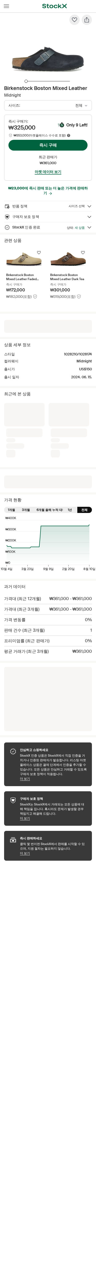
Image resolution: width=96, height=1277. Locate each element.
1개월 (11, 429)
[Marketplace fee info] (69, 135)
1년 (70, 429)
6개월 (41, 429)
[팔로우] (74, 20)
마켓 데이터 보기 (48, 171)
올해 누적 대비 (55, 429)
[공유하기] (87, 20)
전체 (84, 429)
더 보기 (53, 697)
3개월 (26, 429)
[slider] (26, 81)
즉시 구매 (48, 145)
